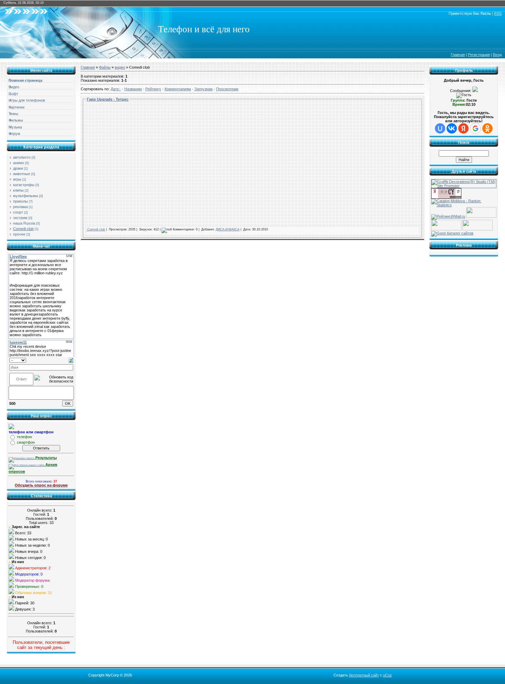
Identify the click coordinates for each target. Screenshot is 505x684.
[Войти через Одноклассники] (487, 128)
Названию (133, 89)
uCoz (387, 675)
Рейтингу (153, 89)
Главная (458, 55)
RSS (498, 13)
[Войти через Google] (475, 128)
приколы (20, 201)
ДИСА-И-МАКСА (227, 229)
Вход (497, 55)
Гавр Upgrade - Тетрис (107, 99)
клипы (18, 190)
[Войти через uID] (440, 128)
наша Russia (24, 223)
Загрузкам (203, 89)
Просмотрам (227, 89)
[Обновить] (71, 360)
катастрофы (23, 185)
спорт (18, 212)
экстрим (20, 218)
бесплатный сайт (364, 675)
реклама (20, 207)
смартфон (26, 442)
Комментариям (178, 89)
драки (18, 168)
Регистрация (479, 55)
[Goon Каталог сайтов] (452, 233)
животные (21, 174)
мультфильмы (25, 196)
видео (120, 67)
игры (17, 179)
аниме (18, 163)
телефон (24, 437)
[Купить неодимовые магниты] (477, 229)
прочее (19, 234)
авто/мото (22, 157)
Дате (115, 89)
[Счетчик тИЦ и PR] (446, 197)
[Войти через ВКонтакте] (452, 128)
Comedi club (23, 229)
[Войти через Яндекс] (463, 128)
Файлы (105, 67)
